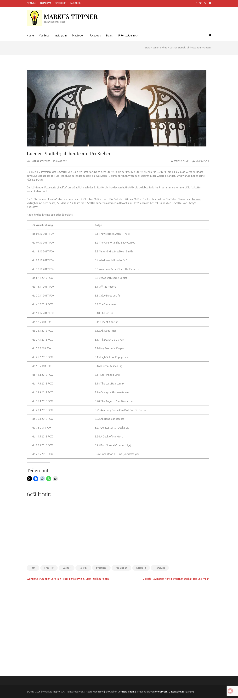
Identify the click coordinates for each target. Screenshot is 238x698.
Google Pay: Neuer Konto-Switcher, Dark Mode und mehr (176, 578)
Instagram (45, 3)
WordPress (161, 691)
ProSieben (121, 568)
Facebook (75, 3)
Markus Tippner (71, 16)
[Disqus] (118, 625)
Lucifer (78, 171)
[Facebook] (196, 3)
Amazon (196, 199)
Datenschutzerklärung (181, 691)
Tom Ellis (160, 568)
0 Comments (202, 161)
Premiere (101, 568)
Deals (109, 35)
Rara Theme (129, 691)
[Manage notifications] (230, 690)
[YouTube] (210, 3)
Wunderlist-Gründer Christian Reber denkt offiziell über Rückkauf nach (68, 578)
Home (30, 35)
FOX (33, 568)
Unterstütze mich (128, 35)
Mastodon (60, 3)
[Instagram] (205, 3)
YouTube (31, 3)
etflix (131, 187)
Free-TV (49, 568)
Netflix (83, 568)
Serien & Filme (181, 161)
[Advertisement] (118, 535)
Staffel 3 (141, 568)
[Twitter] (200, 3)
